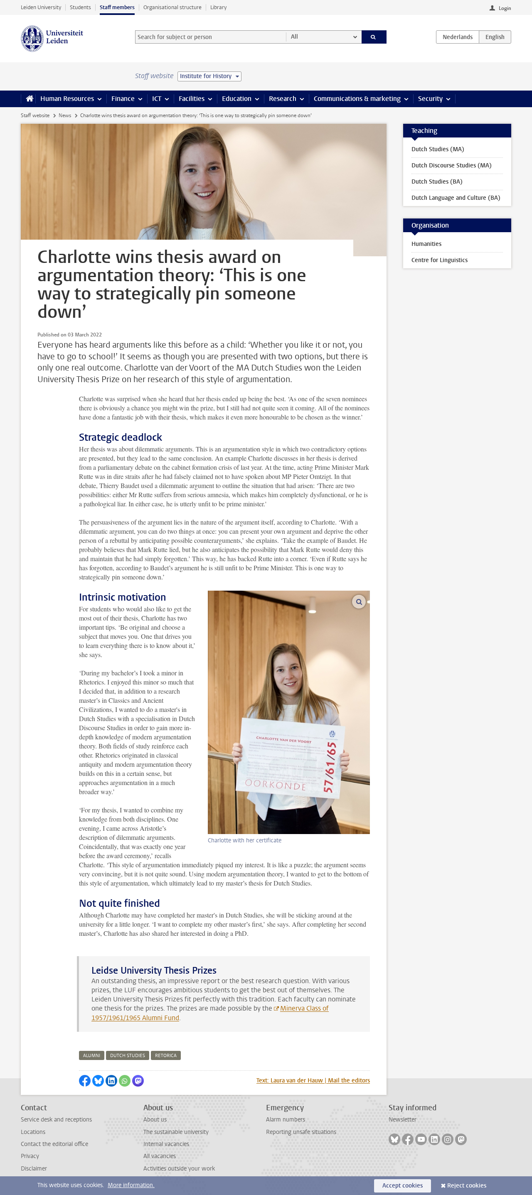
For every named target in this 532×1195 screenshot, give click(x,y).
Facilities (191, 98)
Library (218, 7)
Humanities (426, 244)
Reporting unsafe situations (301, 1132)
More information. (131, 1185)
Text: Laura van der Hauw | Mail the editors (313, 1081)
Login (505, 8)
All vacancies (159, 1156)
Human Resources (67, 98)
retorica (166, 1056)
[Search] (374, 37)
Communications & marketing (357, 98)
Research (282, 98)
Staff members (117, 7)
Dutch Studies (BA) (437, 182)
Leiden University (41, 7)
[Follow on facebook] (408, 1139)
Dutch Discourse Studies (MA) (451, 165)
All (294, 37)
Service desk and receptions (56, 1120)
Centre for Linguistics (439, 260)
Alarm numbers (285, 1120)
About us (155, 1120)
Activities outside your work (179, 1169)
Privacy (30, 1156)
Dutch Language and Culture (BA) (455, 198)
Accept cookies (402, 1186)
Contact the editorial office (54, 1144)
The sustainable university (176, 1132)
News (65, 115)
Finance (123, 98)
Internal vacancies (166, 1144)
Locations (33, 1132)
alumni (91, 1056)
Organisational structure (172, 7)
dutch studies (127, 1056)
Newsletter (402, 1120)
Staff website (35, 115)
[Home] (28, 99)
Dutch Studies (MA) (437, 149)
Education (236, 98)
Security (430, 98)
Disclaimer (34, 1169)
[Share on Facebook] (85, 1081)
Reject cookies (466, 1186)
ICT (156, 98)
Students (80, 7)
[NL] (457, 37)
